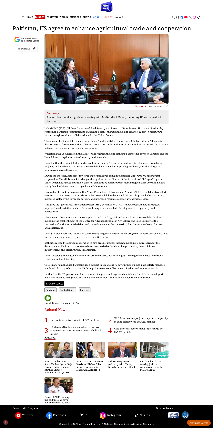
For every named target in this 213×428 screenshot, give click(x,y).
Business (75, 17)
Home (30, 17)
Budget (40, 17)
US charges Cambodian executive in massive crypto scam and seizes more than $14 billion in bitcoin (76, 330)
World (64, 17)
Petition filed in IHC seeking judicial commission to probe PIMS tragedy (151, 365)
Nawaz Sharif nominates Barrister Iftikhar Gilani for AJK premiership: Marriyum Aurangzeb (89, 365)
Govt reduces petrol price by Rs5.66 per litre (74, 320)
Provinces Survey (198, 422)
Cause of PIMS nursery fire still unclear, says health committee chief (57, 399)
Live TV (108, 17)
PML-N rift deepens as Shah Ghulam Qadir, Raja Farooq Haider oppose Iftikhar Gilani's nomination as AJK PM (58, 367)
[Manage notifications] (5, 422)
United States (67, 290)
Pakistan (52, 17)
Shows (87, 17)
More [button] (96, 17)
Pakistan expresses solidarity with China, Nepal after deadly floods (122, 364)
